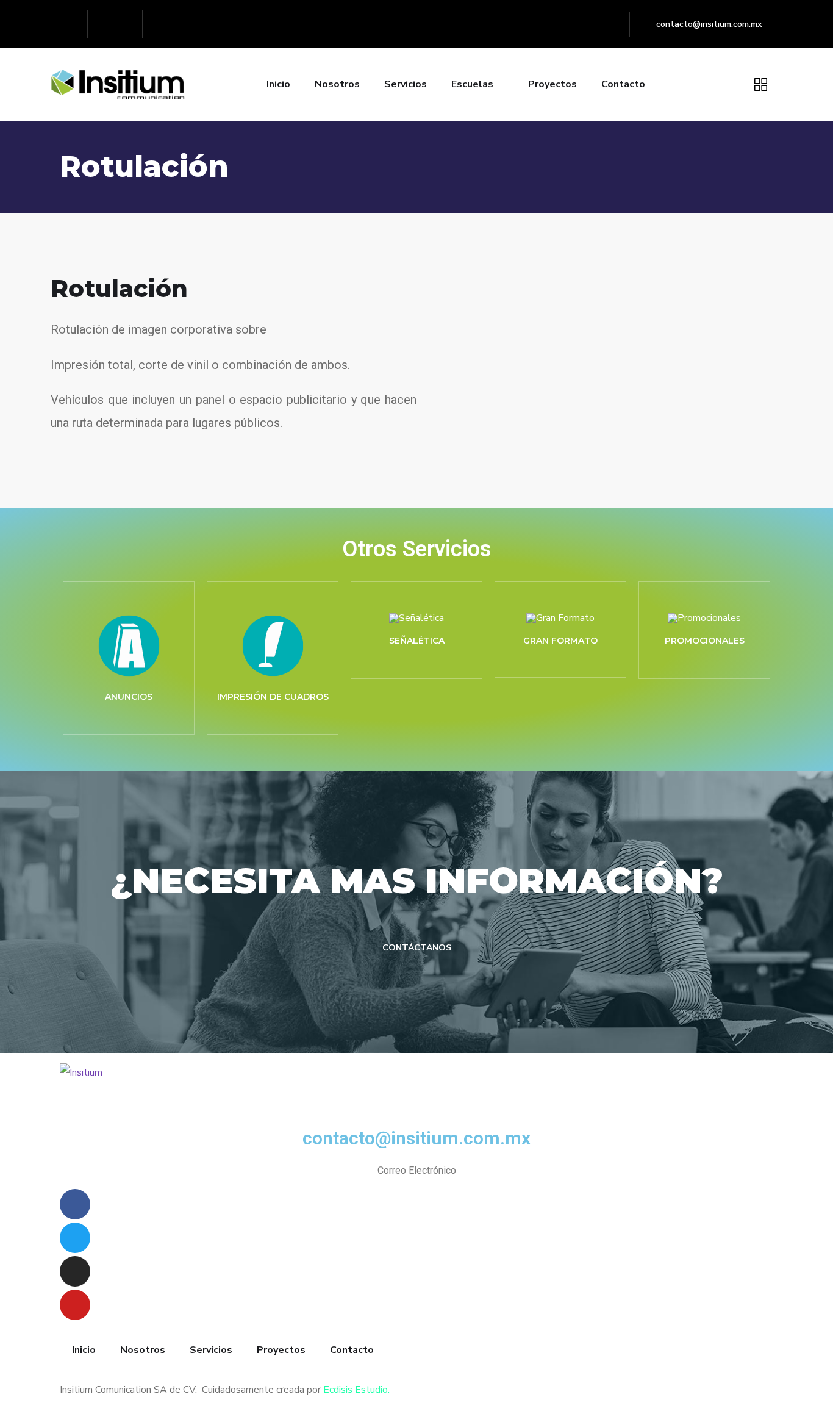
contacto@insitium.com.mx (416, 1138)
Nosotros (337, 84)
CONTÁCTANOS (416, 948)
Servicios (405, 84)
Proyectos (552, 84)
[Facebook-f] (74, 24)
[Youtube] (156, 24)
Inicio (278, 84)
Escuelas (472, 84)
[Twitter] (101, 24)
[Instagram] (129, 24)
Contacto (623, 84)
